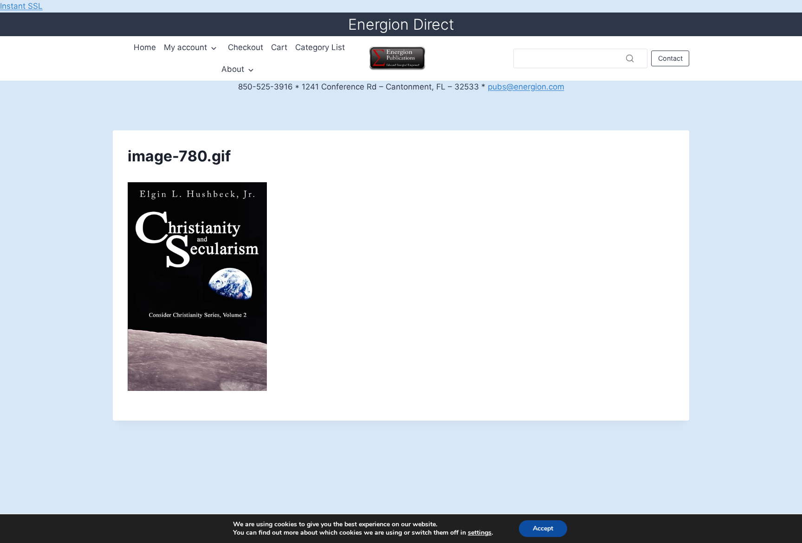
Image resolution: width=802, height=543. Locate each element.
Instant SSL (21, 6)
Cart (279, 47)
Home (145, 47)
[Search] (630, 58)
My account (185, 47)
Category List (320, 47)
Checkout (245, 47)
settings (480, 533)
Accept (543, 528)
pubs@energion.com (526, 86)
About (232, 69)
